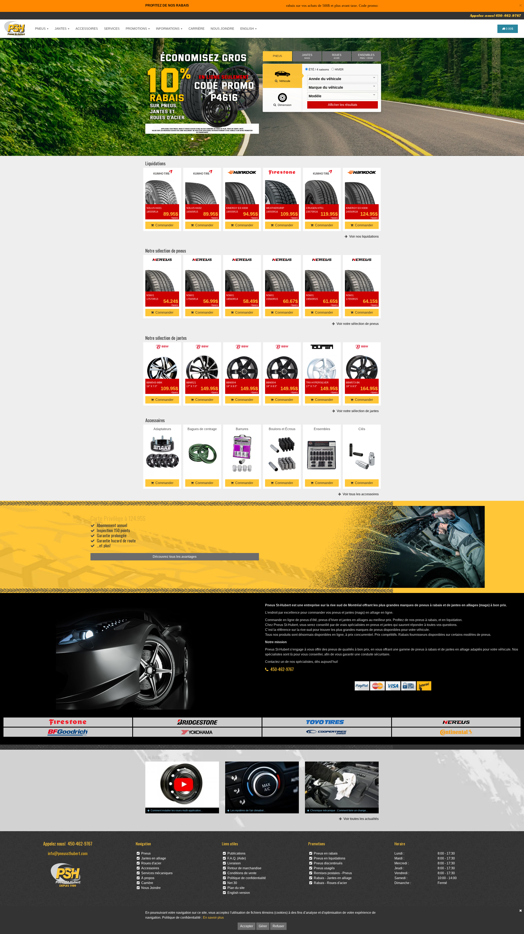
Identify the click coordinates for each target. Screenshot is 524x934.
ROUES (336, 56)
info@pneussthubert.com (68, 853)
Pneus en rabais (325, 853)
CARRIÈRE (196, 28)
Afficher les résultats (342, 105)
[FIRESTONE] (67, 722)
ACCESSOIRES (87, 28)
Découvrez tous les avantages (174, 556)
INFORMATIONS (168, 28)
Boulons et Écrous (282, 448)
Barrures (242, 448)
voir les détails (162, 196)
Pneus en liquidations (328, 858)
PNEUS (40, 28)
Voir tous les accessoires (360, 494)
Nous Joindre (150, 888)
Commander (163, 225)
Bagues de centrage (202, 448)
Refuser (278, 926)
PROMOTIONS (137, 28)
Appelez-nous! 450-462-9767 (495, 15)
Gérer (263, 926)
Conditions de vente (241, 873)
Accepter (246, 926)
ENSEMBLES (366, 56)
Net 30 (231, 883)
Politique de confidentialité (246, 878)
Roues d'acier (150, 863)
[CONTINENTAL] (456, 732)
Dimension (283, 105)
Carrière (146, 883)
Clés (361, 448)
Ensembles (322, 448)
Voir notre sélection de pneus (357, 323)
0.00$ (509, 28)
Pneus (145, 853)
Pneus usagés (323, 868)
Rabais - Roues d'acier (329, 883)
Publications (235, 853)
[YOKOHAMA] (197, 732)
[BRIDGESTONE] (197, 722)
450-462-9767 (282, 669)
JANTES (61, 28)
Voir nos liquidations (363, 236)
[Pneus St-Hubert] (15, 28)
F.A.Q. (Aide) (236, 858)
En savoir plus (213, 917)
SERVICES (112, 28)
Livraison (233, 863)
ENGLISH (247, 28)
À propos (147, 878)
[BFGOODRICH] (67, 732)
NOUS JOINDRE (222, 28)
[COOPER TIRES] (326, 732)
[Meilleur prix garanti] (202, 92)
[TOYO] (326, 722)
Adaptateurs (162, 448)
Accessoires (149, 868)
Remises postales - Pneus (332, 873)
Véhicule (284, 81)
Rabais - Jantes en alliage (332, 878)
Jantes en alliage (153, 858)
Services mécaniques (156, 873)
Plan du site (235, 888)
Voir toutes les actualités (360, 819)
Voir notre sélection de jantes (357, 411)
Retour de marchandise (243, 868)
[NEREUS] (456, 722)
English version (238, 892)
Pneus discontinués (327, 863)
